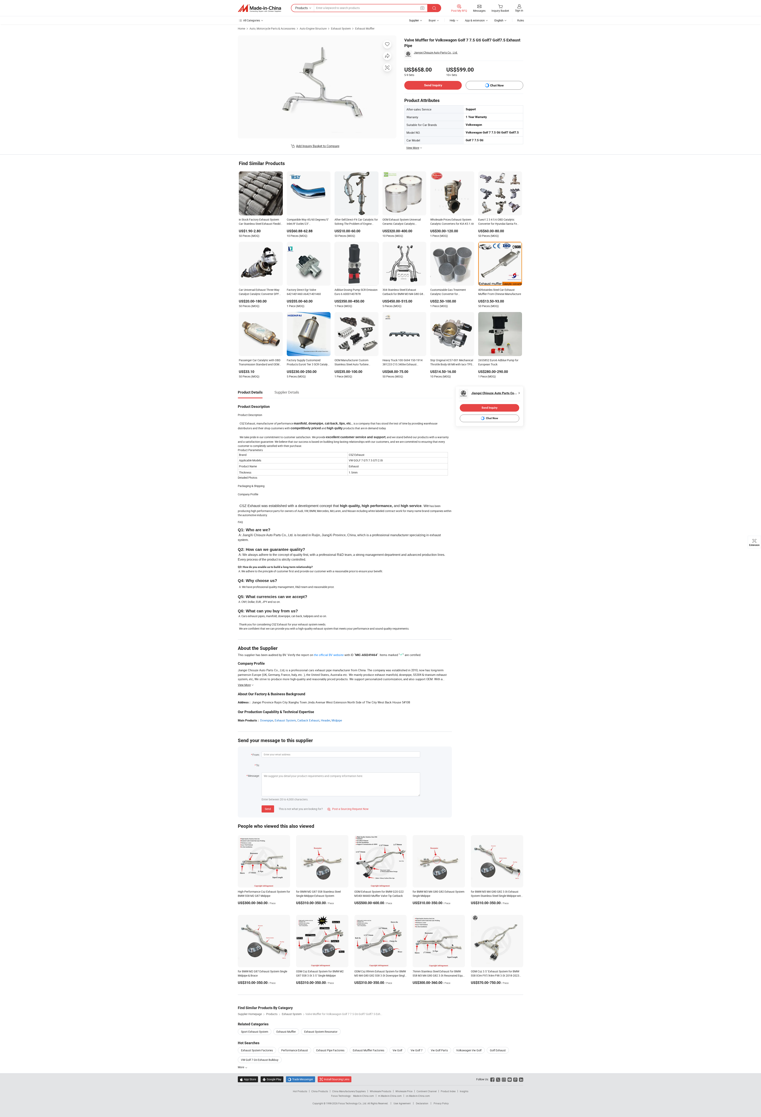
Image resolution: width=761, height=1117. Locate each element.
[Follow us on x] (498, 1079)
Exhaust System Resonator (320, 1031)
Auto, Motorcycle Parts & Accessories (272, 28)
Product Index (448, 1091)
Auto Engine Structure (313, 28)
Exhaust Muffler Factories (368, 1050)
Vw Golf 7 (417, 1050)
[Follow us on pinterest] (515, 1079)
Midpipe (337, 720)
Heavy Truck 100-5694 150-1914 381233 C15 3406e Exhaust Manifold (402, 362)
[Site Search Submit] (434, 8)
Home (241, 28)
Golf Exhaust (498, 1050)
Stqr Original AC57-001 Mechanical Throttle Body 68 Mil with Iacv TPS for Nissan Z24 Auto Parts (451, 362)
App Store (248, 1079)
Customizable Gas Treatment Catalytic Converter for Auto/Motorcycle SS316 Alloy (448, 292)
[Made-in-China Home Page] (259, 8)
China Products (319, 1091)
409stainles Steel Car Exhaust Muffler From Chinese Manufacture (499, 292)
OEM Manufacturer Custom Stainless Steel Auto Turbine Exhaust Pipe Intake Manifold (352, 362)
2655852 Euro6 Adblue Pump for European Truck (498, 362)
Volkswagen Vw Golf (469, 1050)
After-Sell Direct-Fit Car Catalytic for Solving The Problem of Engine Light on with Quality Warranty (356, 222)
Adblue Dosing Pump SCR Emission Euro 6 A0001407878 (356, 292)
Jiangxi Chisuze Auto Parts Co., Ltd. (436, 52)
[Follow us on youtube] (510, 1079)
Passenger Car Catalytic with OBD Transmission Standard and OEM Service (259, 362)
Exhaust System (341, 28)
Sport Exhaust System (254, 1031)
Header (325, 720)
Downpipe (266, 720)
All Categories (251, 20)
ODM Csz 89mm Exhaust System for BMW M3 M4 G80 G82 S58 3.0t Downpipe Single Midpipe (380, 975)
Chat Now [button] (497, 85)
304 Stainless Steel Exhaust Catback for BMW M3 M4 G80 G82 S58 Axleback (403, 292)
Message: (254, 776)
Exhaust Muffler (365, 28)
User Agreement (402, 1103)
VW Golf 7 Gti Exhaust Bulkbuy (259, 1060)
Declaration (422, 1103)
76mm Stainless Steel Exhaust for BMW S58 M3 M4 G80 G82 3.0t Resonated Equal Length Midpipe (439, 975)
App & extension (475, 20)
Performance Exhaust (294, 1050)
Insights (464, 1091)
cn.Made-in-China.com (418, 1095)
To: (258, 765)
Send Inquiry (433, 85)
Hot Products (300, 1091)
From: (256, 755)
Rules (520, 20)
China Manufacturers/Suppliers (349, 1091)
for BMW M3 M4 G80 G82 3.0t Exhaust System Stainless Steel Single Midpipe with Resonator (496, 896)
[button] (422, 8)
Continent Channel (427, 1091)
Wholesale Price (403, 1091)
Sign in (519, 10)
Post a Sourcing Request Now (348, 809)
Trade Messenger (300, 1079)
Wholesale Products (380, 1091)
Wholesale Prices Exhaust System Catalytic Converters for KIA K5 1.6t (452, 222)
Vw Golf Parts (439, 1050)
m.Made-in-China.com (390, 1095)
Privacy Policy (441, 1103)
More (241, 1067)
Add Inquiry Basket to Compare (317, 146)
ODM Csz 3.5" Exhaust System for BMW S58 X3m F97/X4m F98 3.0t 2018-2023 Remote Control (495, 975)
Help (452, 20)
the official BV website (329, 655)
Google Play (272, 1079)
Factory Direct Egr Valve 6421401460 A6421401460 (304, 292)
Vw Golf (397, 1050)
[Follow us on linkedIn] (521, 1079)
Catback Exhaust (308, 720)
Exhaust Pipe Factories (330, 1050)
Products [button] (301, 8)
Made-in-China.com (363, 1095)
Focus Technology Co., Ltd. (352, 1103)
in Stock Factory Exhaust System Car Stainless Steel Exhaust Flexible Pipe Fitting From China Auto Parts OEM (260, 222)
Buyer (432, 20)
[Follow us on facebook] (492, 1079)
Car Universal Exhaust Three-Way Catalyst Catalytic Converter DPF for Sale (259, 292)
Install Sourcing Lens (336, 1079)
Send (268, 809)
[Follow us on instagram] (504, 1079)
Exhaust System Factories (257, 1050)
